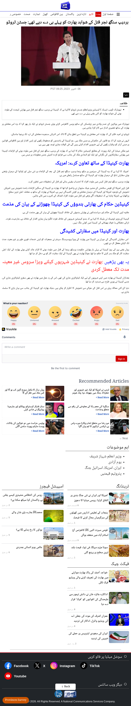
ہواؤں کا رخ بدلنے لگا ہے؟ (29, 529)
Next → (123, 439)
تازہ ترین (81, 14)
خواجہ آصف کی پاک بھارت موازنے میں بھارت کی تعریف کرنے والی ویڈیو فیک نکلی (88, 577)
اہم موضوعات (118, 447)
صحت (27, 14)
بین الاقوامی (56, 14)
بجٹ (98, 14)
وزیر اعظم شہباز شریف (105, 456)
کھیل (45, 14)
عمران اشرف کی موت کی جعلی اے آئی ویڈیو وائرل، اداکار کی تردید (89, 618)
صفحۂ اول (108, 14)
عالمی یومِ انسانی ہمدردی (29, 547)
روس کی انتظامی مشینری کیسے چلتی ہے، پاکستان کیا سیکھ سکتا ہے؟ (23, 498)
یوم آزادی (114, 462)
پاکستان (70, 14)
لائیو (91, 14)
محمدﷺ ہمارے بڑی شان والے (27, 512)
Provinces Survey (15, 700)
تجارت (36, 14)
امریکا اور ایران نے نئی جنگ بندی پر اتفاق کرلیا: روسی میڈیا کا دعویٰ (89, 498)
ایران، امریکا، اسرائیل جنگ (103, 468)
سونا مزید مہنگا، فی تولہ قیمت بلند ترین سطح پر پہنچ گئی (89, 550)
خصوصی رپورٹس (12, 14)
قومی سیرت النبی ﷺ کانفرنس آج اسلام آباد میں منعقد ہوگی (90, 533)
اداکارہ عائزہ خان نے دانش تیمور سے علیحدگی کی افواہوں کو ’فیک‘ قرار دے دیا (88, 599)
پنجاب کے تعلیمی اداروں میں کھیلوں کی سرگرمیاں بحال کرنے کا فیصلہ (89, 515)
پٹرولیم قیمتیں (110, 473)
